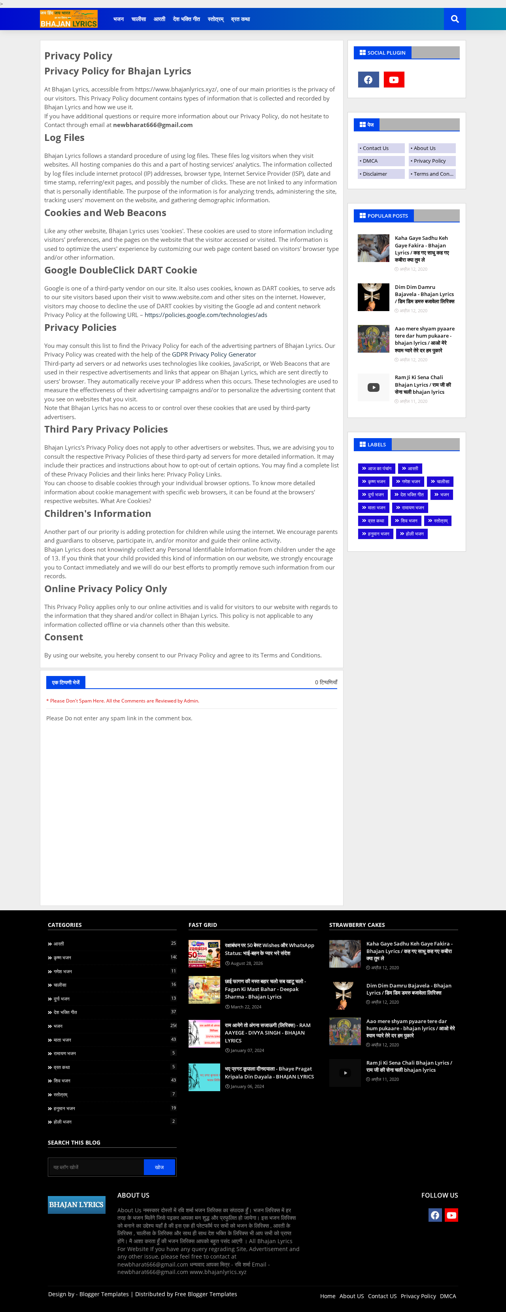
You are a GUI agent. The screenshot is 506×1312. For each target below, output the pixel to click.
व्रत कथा (240, 19)
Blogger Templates (104, 1294)
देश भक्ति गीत (186, 19)
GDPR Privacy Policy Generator (214, 354)
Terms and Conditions (435, 173)
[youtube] (394, 79)
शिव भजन (409, 520)
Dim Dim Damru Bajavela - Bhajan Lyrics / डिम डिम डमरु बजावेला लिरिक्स (425, 294)
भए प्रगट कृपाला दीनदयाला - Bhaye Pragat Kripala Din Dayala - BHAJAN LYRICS (269, 1072)
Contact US (382, 1296)
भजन (118, 19)
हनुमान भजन (378, 533)
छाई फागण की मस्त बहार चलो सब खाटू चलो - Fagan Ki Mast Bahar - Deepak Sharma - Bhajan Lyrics (265, 989)
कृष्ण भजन (376, 481)
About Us (425, 148)
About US (352, 1296)
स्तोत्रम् (215, 19)
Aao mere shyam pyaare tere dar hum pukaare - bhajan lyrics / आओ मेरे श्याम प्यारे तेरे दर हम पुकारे (425, 339)
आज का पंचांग (379, 468)
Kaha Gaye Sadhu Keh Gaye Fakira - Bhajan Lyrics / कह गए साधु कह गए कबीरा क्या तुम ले (422, 248)
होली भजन (415, 533)
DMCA (370, 160)
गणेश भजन (411, 481)
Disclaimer (375, 173)
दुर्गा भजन (376, 494)
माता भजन (376, 507)
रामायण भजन (413, 507)
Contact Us (376, 148)
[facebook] (369, 79)
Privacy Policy (430, 160)
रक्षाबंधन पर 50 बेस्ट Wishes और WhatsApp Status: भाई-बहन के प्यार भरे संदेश (269, 949)
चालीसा (139, 19)
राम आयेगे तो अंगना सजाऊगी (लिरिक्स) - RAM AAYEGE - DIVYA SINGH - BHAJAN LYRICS (268, 1032)
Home (328, 1296)
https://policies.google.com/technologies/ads (206, 315)
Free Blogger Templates (206, 1294)
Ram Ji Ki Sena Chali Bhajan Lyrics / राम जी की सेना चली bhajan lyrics (423, 384)
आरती (159, 19)
